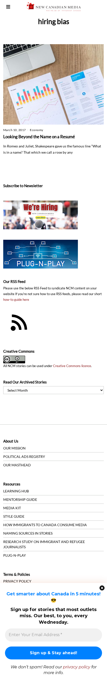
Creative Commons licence (72, 366)
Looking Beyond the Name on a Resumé (39, 136)
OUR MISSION (14, 448)
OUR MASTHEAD (17, 465)
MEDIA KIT (12, 508)
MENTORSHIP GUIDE (20, 499)
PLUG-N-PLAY (14, 555)
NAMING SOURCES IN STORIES (28, 533)
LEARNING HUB (16, 491)
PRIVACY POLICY (17, 581)
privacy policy (76, 667)
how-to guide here (16, 300)
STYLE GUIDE (13, 516)
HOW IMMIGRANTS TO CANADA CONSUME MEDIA (45, 525)
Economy (36, 130)
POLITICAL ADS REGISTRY (24, 456)
